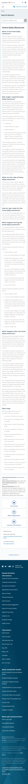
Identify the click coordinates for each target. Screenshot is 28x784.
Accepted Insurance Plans (9, 582)
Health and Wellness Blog (19, 566)
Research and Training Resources (11, 699)
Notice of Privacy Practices (9, 608)
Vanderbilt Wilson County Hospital (11, 687)
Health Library (6, 623)
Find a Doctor (5, 633)
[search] (12, 20)
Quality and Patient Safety (9, 691)
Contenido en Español (21, 6)
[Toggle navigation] (3, 6)
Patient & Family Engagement (10, 605)
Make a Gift (5, 651)
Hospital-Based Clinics (8, 706)
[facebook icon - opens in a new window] (3, 566)
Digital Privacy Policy (7, 612)
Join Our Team (6, 663)
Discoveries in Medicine (8, 731)
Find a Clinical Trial (7, 644)
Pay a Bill (4, 648)
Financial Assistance (7, 597)
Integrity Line (6, 616)
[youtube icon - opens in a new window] (9, 566)
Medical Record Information (10, 590)
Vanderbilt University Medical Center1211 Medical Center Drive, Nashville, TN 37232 (13, 769)
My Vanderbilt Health (8, 727)
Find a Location (6, 636)
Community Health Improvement (11, 695)
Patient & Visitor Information (10, 578)
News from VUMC (7, 719)
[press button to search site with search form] (22, 2)
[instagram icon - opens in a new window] (13, 566)
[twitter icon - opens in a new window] (5, 566)
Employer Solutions (7, 710)
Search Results (7, 15)
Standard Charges (7, 619)
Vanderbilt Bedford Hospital (10, 678)
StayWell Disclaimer (13, 554)
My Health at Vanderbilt (8, 586)
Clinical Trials (5, 702)
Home (2, 11)
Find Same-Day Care (7, 640)
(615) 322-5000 (6, 774)
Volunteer (5, 655)
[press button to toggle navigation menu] (26, 2)
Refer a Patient (6, 659)
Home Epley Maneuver (8, 543)
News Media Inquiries (8, 723)
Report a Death (6, 593)
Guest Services (6, 601)
